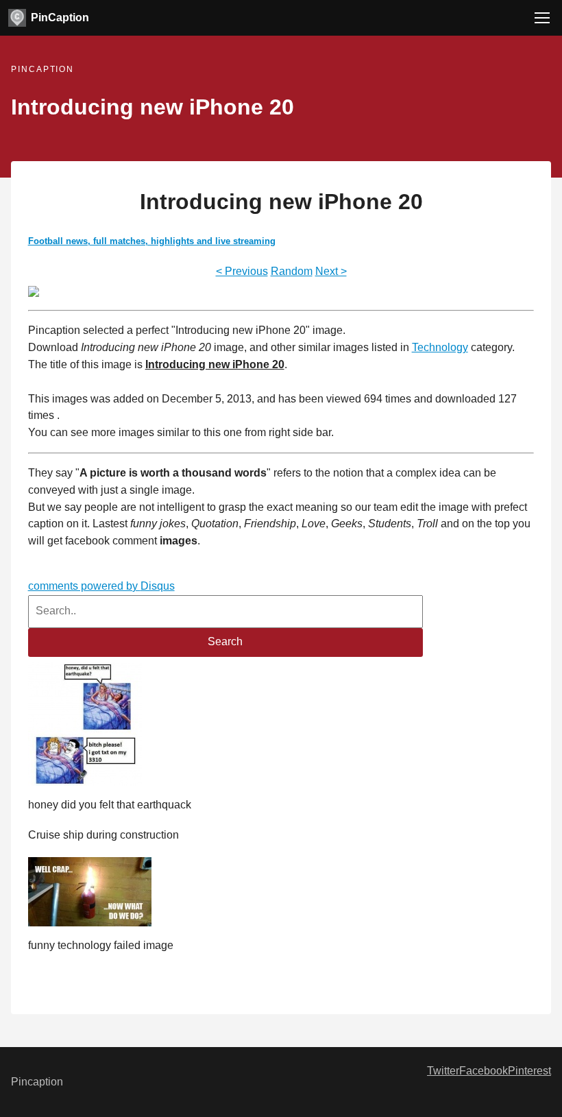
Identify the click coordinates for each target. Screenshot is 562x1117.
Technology (440, 347)
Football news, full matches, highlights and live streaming (152, 241)
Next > (331, 271)
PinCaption (60, 17)
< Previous (242, 271)
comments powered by (101, 586)
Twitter (443, 1071)
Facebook (483, 1071)
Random (292, 271)
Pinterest (529, 1071)
